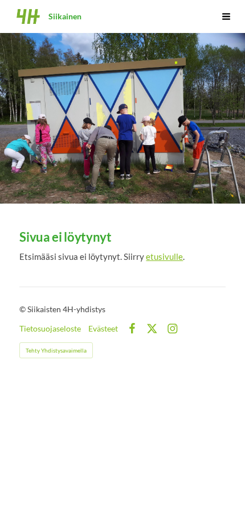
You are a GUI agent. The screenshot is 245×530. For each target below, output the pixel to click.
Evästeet (103, 329)
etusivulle (164, 256)
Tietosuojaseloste (50, 329)
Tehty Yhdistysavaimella (56, 350)
